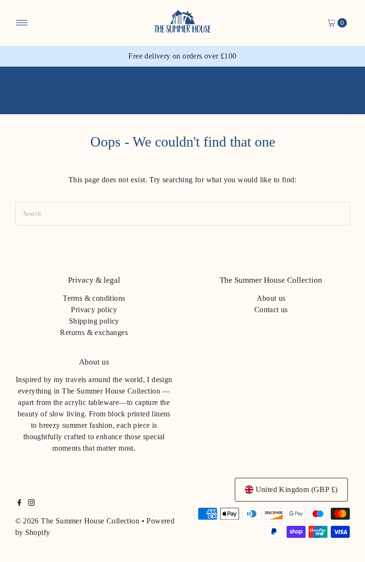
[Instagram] (31, 503)
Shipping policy (94, 321)
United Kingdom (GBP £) (297, 489)
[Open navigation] (22, 23)
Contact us (271, 310)
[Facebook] (19, 503)
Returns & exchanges (94, 332)
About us (271, 298)
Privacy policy (94, 310)
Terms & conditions (94, 298)
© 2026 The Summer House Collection (77, 521)
